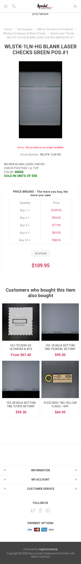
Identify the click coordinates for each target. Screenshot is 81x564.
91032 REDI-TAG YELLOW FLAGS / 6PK (60, 404)
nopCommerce (48, 549)
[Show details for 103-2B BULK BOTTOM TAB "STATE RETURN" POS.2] (21, 379)
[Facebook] (40, 510)
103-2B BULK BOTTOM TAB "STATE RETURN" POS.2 (21, 406)
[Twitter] (33, 510)
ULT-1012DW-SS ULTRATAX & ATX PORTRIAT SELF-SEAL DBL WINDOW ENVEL (21, 351)
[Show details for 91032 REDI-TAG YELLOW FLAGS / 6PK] (60, 379)
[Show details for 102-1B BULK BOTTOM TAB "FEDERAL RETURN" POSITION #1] (60, 322)
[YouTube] (48, 510)
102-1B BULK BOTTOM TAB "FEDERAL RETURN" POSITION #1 (60, 349)
